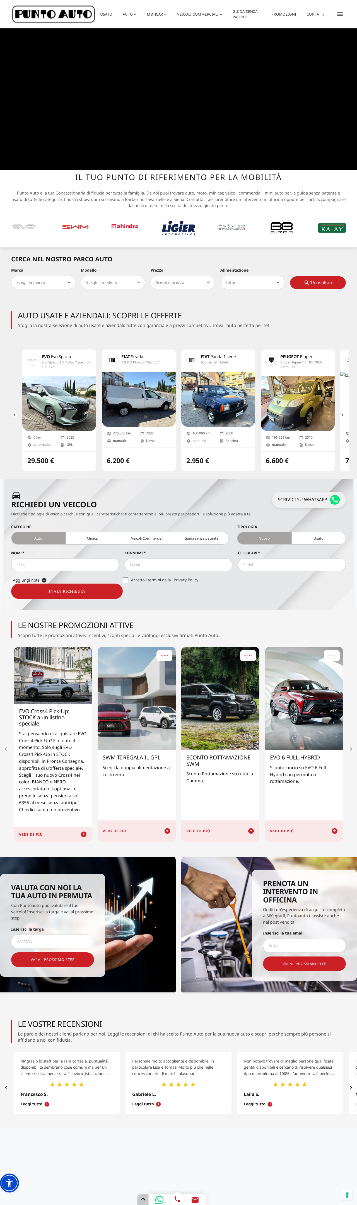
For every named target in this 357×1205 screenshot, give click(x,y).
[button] (14, 415)
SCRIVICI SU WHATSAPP (302, 499)
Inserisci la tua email (283, 933)
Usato (106, 14)
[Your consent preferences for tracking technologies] (347, 1195)
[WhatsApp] (159, 1200)
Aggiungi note (26, 580)
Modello (89, 270)
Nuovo (264, 538)
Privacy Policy (186, 580)
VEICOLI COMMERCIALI (198, 14)
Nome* (18, 552)
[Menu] (340, 14)
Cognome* (135, 552)
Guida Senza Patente (245, 14)
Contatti (316, 14)
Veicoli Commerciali (147, 538)
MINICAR (155, 14)
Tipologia (247, 526)
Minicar (93, 538)
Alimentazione (234, 270)
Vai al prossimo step (53, 959)
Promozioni (283, 14)
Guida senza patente (201, 538)
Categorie (21, 526)
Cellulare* (249, 552)
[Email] (195, 1200)
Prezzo (157, 270)
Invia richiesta (67, 591)
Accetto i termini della (164, 580)
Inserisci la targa (27, 929)
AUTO (128, 14)
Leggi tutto (31, 1104)
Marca (17, 270)
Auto (38, 538)
